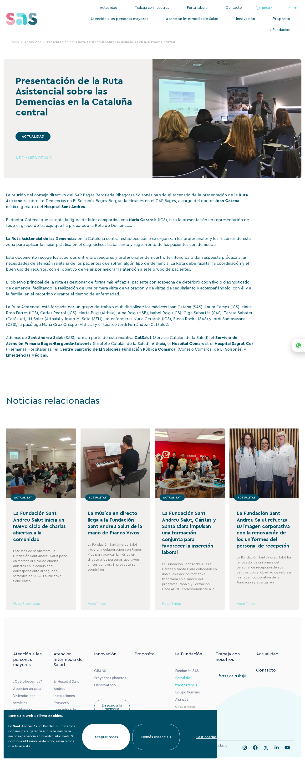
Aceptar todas (106, 737)
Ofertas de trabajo (231, 676)
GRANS (100, 671)
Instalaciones (64, 696)
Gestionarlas (206, 737)
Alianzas (181, 699)
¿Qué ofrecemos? (27, 681)
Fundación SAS (187, 671)
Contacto (234, 8)
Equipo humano (187, 692)
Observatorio (105, 685)
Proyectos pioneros (110, 678)
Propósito (281, 19)
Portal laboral (197, 8)
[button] (263, 8)
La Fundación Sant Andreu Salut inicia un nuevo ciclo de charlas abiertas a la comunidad (39, 526)
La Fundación (279, 30)
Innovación (245, 19)
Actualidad (108, 8)
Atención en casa (27, 689)
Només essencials (156, 737)
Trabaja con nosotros (152, 8)
